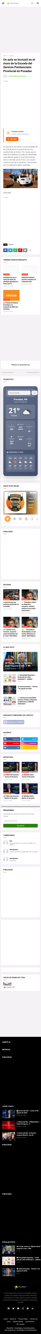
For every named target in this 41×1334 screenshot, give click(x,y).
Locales (11, 56)
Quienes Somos (18, 1321)
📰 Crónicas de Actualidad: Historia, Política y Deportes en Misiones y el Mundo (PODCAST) (27, 701)
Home (6, 1319)
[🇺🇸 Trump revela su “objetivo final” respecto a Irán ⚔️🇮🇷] (8, 1249)
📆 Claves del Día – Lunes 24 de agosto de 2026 (28, 1112)
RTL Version (21, 1324)
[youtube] (18, 1308)
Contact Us (33, 1319)
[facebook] (8, 1308)
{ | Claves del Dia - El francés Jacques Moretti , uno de (26, 1134)
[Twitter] (10, 250)
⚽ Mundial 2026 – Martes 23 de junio (28, 797)
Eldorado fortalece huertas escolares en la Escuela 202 (29, 279)
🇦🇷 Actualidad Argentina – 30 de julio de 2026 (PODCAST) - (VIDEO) (27, 677)
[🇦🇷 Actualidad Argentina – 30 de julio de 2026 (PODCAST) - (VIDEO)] (9, 678)
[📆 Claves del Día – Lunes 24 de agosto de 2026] (8, 1114)
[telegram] (28, 1308)
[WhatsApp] (15, 250)
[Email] (25, 250)
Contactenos (29, 1321)
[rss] (32, 1308)
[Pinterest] (20, 250)
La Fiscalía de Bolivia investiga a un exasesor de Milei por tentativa (10, 306)
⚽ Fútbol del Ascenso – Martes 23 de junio (11, 797)
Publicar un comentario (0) (20, 365)
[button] (3, 3)
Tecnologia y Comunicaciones (24, 1328)
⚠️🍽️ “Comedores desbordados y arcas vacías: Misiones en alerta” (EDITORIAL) (29, 633)
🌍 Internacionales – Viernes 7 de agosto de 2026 (28, 687)
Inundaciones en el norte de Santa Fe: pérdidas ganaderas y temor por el (10, 281)
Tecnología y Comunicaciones (27, 1330)
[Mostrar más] (30, 250)
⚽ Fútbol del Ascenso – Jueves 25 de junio (11, 776)
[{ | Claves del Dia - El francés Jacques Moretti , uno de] (8, 1136)
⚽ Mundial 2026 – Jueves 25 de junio (28, 776)
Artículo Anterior (7, 372)
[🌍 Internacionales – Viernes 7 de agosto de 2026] (9, 690)
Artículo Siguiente (33, 372)
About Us (13, 1319)
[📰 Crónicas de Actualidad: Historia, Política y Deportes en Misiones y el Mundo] (9, 701)
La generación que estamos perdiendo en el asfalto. (11, 604)
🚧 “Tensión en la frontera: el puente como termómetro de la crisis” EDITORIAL (10, 633)
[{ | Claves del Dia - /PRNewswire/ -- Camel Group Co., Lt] (8, 1125)
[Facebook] (5, 250)
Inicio (5, 56)
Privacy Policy (23, 1319)
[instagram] (23, 1308)
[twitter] (13, 1308)
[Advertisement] (20, 29)
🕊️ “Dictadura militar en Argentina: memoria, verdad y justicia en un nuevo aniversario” (29, 606)
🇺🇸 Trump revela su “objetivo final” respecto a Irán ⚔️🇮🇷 (29, 1247)
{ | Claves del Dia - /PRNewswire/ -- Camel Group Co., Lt (28, 1123)
